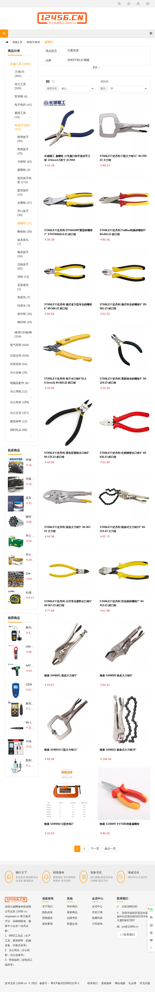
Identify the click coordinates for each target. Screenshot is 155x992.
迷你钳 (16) (24, 313)
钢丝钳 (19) (24, 322)
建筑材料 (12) (18, 421)
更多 (95, 67)
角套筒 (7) (23, 297)
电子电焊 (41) (23, 104)
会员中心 (97, 906)
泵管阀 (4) (21, 96)
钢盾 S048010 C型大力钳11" (61, 749)
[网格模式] (47, 81)
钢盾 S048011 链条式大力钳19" (118, 749)
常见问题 (145, 983)
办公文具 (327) (19, 412)
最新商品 (72, 912)
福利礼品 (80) (18, 429)
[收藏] (91, 125)
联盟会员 (72, 923)
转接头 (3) (23, 305)
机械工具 (17, 42)
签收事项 (47, 923)
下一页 (95, 848)
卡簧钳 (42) (24, 161)
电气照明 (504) (19, 344)
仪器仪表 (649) (19, 355)
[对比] (91, 134)
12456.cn (21, 983)
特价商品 (72, 906)
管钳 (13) (23, 276)
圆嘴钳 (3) (23, 169)
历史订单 (97, 912)
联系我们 (129, 934)
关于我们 (47, 906)
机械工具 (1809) (20, 64)
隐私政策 (47, 912)
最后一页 (110, 848)
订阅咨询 (97, 923)
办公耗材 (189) (19, 402)
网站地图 (120, 983)
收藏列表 (97, 917)
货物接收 (47, 917)
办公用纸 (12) (18, 391)
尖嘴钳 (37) (24, 202)
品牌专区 (72, 917)
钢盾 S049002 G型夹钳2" (59, 823)
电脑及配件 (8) (19, 383)
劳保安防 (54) (18, 364)
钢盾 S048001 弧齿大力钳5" (60, 675)
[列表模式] (53, 81)
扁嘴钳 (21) (24, 223)
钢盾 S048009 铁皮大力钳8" (116, 675)
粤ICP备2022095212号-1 (65, 983)
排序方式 (52, 88)
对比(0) (104, 81)
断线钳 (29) (24, 231)
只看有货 (73, 50)
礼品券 (132, 983)
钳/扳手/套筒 (33, 42)
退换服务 (106, 983)
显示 (103, 88)
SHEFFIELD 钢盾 (78, 60)
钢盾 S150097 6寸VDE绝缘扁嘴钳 (119, 823)
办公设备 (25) (18, 372)
